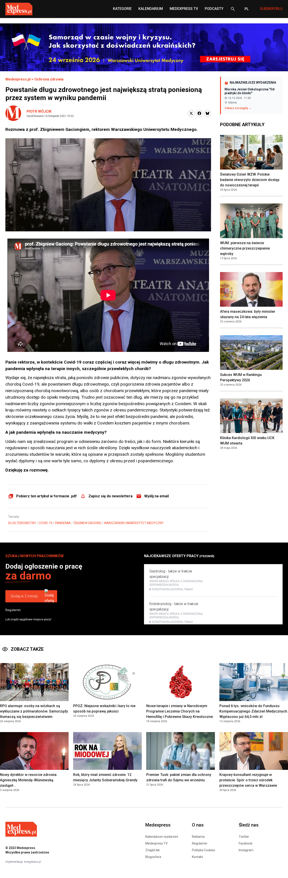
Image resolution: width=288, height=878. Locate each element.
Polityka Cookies (203, 850)
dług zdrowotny (22, 523)
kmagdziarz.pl (32, 861)
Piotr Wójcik (39, 111)
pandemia (63, 523)
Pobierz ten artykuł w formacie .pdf (46, 496)
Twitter (244, 836)
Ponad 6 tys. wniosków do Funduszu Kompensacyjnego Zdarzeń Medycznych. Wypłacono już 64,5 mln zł (253, 711)
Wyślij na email (156, 496)
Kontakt (197, 857)
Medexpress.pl (18, 79)
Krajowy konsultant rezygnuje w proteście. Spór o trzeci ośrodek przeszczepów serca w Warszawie (248, 780)
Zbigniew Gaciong (87, 523)
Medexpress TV (156, 843)
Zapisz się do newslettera (110, 496)
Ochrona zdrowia (48, 79)
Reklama (198, 836)
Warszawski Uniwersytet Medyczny (134, 523)
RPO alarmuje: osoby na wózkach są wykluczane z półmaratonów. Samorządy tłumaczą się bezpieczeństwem (34, 711)
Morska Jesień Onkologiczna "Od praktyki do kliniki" (249, 91)
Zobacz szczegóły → (238, 108)
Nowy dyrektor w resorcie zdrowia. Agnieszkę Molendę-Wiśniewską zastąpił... (28, 780)
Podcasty (214, 9)
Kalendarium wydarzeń (161, 836)
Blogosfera (153, 857)
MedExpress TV (184, 9)
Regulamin (13, 610)
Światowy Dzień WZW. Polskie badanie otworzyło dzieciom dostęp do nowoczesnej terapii (249, 179)
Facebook (245, 843)
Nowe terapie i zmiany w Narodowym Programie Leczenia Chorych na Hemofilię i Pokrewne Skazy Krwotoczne (179, 711)
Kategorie (122, 9)
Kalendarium (150, 9)
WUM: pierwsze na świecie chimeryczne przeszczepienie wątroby (245, 248)
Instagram (246, 850)
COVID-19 (45, 523)
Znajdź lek (152, 850)
